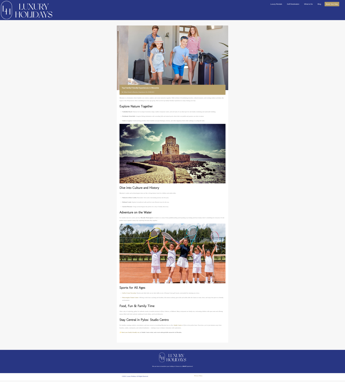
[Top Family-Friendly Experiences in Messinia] (172, 57)
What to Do (308, 4)
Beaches (135, 92)
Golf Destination (293, 4)
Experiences (142, 92)
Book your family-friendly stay (131, 332)
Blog (319, 4)
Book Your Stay (332, 4)
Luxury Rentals (276, 4)
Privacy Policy (198, 376)
